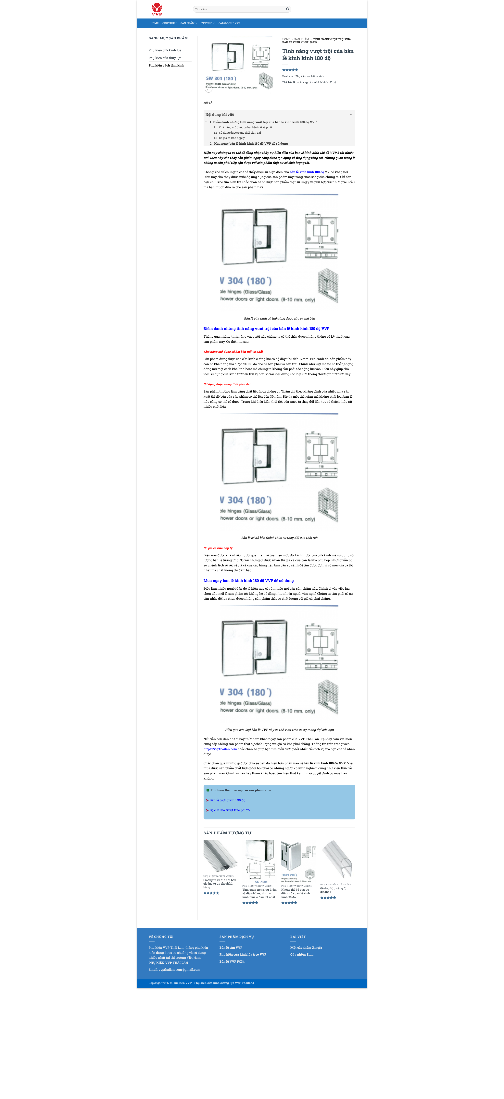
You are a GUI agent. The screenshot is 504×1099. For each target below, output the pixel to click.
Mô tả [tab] (208, 102)
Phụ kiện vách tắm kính (166, 65)
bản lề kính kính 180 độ (322, 82)
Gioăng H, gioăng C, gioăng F (333, 890)
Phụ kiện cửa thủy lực (165, 58)
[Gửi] (287, 9)
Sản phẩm (188, 23)
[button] (208, 89)
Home (155, 23)
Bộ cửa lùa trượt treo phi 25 (230, 810)
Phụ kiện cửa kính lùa (165, 50)
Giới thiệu (169, 23)
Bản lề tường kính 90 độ (227, 800)
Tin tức (206, 23)
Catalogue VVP (229, 23)
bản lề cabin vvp (298, 82)
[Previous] (204, 877)
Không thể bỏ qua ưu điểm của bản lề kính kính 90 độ (295, 893)
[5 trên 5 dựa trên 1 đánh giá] (318, 69)
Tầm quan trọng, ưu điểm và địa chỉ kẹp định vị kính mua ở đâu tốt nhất (259, 893)
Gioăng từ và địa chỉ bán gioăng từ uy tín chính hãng (219, 883)
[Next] (355, 877)
